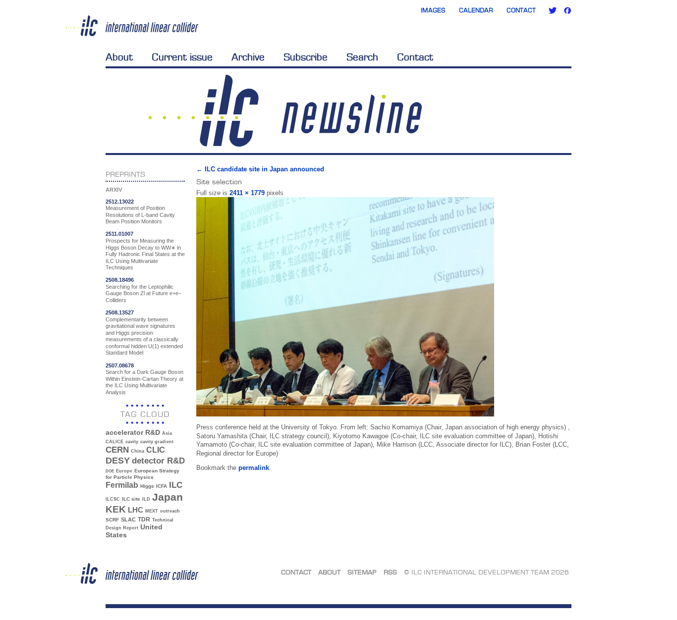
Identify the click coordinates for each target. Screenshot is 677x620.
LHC (135, 510)
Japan (167, 497)
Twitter (553, 10)
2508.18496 (120, 280)
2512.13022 (120, 202)
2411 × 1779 (247, 193)
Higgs (147, 486)
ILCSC (113, 499)
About (119, 57)
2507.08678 (120, 365)
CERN (117, 450)
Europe (124, 470)
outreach (170, 511)
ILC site (131, 499)
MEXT (151, 511)
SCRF (112, 519)
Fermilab (122, 485)
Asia (167, 433)
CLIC (155, 450)
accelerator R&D (133, 432)
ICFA (161, 486)
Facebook (567, 10)
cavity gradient (156, 441)
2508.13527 (120, 312)
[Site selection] (345, 414)
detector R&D (158, 460)
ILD (146, 499)
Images (433, 10)
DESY (118, 460)
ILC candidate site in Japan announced (260, 169)
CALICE (114, 441)
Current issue (182, 57)
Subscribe (305, 57)
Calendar (476, 10)
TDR (144, 519)
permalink (253, 467)
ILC (175, 485)
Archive (248, 57)
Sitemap (362, 572)
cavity (131, 441)
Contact (521, 10)
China (137, 451)
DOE (110, 471)
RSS (390, 572)
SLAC (128, 519)
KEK (116, 509)
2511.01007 (119, 234)
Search (362, 57)
